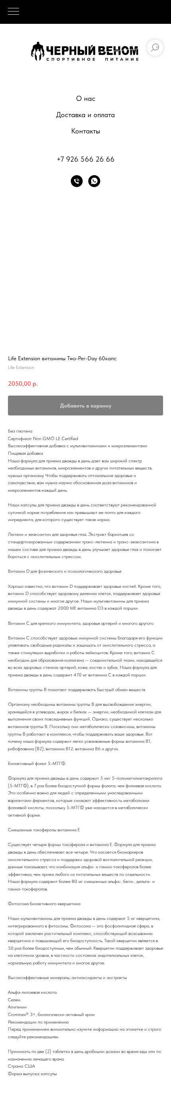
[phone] (77, 181)
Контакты (85, 131)
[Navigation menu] (13, 12)
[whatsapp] (94, 181)
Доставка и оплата (85, 114)
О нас (85, 98)
